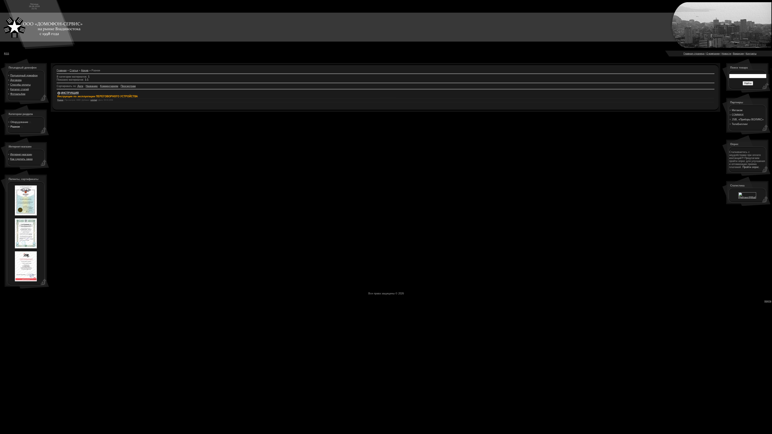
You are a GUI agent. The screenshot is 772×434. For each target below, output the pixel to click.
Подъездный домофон (24, 75)
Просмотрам (128, 86)
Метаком (737, 110)
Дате (80, 86)
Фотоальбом (17, 93)
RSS (6, 53)
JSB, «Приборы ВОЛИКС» (748, 119)
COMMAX (738, 114)
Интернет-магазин (21, 154)
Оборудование (19, 122)
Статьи (74, 70)
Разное (15, 126)
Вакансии (738, 53)
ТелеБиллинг (740, 124)
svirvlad (93, 100)
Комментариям (109, 86)
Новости (726, 53)
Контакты (751, 53)
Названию (92, 86)
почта (767, 301)
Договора (16, 80)
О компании (713, 53)
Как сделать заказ (21, 159)
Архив (84, 70)
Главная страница (694, 53)
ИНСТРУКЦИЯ (70, 92)
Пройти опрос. (751, 167)
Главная (62, 70)
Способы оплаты (20, 84)
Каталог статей (19, 89)
